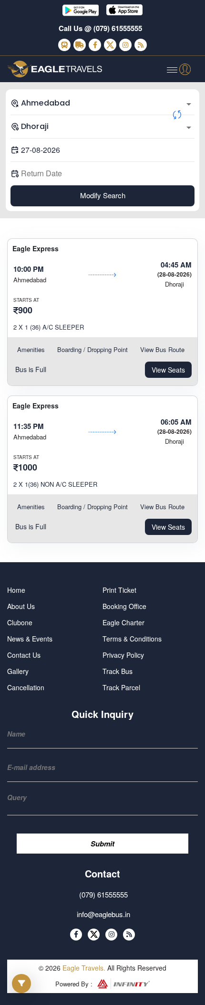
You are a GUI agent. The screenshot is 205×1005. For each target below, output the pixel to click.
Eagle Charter (123, 622)
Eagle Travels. (83, 968)
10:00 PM (28, 269)
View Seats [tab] (168, 369)
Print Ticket (119, 590)
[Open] (188, 104)
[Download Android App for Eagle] (80, 10)
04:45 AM (176, 264)
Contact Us (24, 655)
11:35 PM (28, 426)
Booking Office (124, 606)
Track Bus (117, 671)
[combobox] (102, 103)
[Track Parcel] (79, 45)
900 (25, 310)
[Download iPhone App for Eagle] (124, 10)
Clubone (19, 622)
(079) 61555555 (117, 28)
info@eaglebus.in (103, 914)
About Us (21, 606)
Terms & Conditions (132, 638)
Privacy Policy (123, 655)
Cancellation (25, 687)
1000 (27, 467)
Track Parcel (121, 687)
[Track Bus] (64, 45)
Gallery (18, 671)
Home (16, 590)
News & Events (29, 638)
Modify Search (102, 195)
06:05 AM (176, 422)
